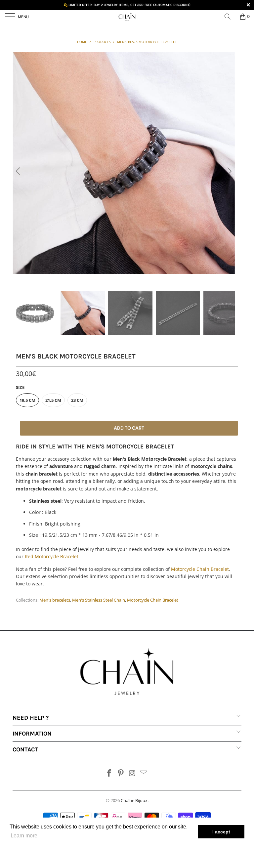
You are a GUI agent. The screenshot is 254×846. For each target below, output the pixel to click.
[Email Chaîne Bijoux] (144, 773)
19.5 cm (27, 400)
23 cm (77, 400)
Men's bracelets (54, 600)
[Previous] (18, 171)
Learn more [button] (24, 835)
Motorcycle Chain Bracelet (200, 569)
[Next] (228, 171)
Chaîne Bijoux (134, 800)
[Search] (230, 17)
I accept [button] (221, 831)
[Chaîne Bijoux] (127, 16)
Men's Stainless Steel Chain (98, 600)
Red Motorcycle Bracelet (51, 556)
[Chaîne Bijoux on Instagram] (133, 773)
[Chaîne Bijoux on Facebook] (109, 773)
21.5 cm (53, 400)
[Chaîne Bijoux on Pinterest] (121, 773)
